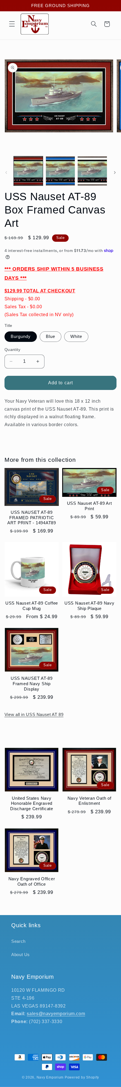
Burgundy (21, 336)
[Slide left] (6, 172)
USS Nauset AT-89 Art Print (89, 506)
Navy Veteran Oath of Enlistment (89, 801)
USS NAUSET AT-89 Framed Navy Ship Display (32, 683)
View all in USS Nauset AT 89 (34, 714)
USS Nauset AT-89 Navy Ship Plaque (89, 606)
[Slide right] (115, 172)
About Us (20, 954)
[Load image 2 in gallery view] (60, 171)
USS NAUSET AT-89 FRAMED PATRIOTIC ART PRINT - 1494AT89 (31, 517)
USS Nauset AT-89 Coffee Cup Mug (31, 606)
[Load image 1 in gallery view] (28, 171)
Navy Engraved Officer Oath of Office (31, 881)
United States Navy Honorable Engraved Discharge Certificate (31, 803)
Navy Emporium (50, 1077)
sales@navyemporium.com (56, 1013)
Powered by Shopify (82, 1077)
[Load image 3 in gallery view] (92, 171)
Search (18, 941)
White (76, 336)
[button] (11, 24)
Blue (50, 336)
